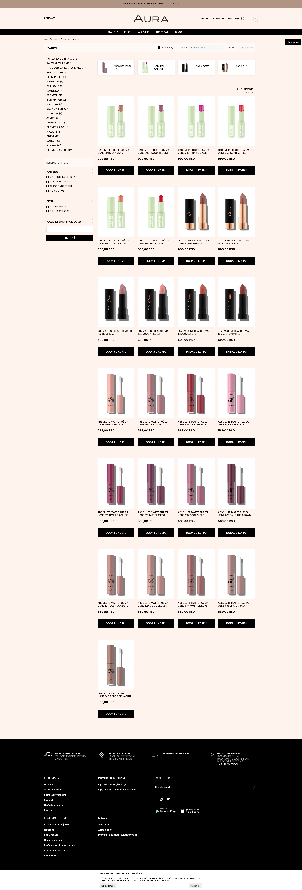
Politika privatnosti (55, 794)
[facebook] (154, 799)
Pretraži (70, 237)
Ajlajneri (55, 132)
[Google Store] (165, 810)
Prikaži (231, 47)
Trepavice (55, 123)
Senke (52, 118)
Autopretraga (168, 47)
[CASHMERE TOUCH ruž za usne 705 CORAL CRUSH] (116, 212)
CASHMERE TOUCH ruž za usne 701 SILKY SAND (113, 151)
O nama (48, 784)
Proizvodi (55, 39)
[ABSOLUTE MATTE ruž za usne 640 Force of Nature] (116, 665)
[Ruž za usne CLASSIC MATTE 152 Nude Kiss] (116, 302)
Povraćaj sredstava (55, 850)
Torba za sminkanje (61, 59)
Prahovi (54, 86)
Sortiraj (183, 47)
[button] (69, 172)
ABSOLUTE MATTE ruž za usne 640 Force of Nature (115, 695)
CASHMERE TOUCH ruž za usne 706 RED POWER (153, 242)
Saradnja (103, 824)
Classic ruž (57, 191)
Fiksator (54, 104)
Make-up (66, 39)
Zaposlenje (105, 829)
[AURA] (151, 18)
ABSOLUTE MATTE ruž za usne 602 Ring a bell (153, 423)
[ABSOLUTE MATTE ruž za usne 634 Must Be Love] (196, 574)
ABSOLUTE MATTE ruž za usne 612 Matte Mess (153, 514)
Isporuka (49, 829)
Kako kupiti (50, 855)
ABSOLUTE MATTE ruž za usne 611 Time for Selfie (113, 514)
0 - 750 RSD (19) (58, 207)
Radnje (48, 810)
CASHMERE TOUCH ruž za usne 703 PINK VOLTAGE (193, 151)
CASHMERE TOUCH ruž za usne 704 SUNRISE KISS (233, 151)
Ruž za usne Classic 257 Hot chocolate (233, 242)
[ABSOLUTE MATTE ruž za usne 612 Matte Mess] (156, 483)
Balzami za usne (59, 63)
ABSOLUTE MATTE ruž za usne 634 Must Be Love (193, 604)
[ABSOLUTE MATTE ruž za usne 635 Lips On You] (236, 574)
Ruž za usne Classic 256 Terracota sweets (193, 242)
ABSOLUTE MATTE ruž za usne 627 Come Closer (153, 604)
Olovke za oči (57, 127)
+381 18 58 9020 (227, 763)
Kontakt (48, 799)
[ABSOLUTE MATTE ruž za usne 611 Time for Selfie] (116, 483)
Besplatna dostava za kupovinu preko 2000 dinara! (151, 3)
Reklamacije (51, 834)
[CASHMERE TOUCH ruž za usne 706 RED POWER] (156, 212)
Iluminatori (56, 100)
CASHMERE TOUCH (60, 182)
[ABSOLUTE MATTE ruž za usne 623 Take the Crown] (236, 483)
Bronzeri (54, 95)
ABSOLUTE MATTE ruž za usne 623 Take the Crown (234, 514)
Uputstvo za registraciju (112, 784)
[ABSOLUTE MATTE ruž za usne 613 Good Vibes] (196, 483)
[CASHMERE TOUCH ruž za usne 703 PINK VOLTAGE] (196, 121)
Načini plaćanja (53, 840)
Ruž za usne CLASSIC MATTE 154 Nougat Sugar (155, 332)
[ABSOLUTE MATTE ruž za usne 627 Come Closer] (156, 574)
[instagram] (161, 799)
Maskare (54, 113)
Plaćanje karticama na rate (59, 845)
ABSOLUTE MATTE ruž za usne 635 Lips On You (233, 604)
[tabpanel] (116, 67)
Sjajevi (53, 145)
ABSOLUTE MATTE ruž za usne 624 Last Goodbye (113, 604)
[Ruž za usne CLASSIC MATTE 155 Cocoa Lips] (196, 302)
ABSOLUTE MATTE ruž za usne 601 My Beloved (113, 423)
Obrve (52, 136)
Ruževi (53, 141)
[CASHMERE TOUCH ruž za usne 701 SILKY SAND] (116, 121)
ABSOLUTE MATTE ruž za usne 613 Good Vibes (193, 514)
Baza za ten (56, 72)
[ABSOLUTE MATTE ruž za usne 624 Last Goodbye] (116, 574)
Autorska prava (53, 789)
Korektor (54, 82)
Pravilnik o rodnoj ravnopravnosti (117, 834)
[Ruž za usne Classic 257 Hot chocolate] (236, 212)
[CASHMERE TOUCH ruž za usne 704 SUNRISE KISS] (236, 121)
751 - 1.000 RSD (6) (60, 211)
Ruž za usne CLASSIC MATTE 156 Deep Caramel (235, 332)
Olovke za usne (59, 150)
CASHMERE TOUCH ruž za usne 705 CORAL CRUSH (113, 242)
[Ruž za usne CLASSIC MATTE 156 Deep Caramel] (236, 302)
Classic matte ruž (61, 186)
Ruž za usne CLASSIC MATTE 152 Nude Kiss (115, 332)
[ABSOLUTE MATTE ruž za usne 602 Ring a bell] (156, 393)
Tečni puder (56, 77)
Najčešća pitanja (53, 805)
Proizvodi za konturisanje (66, 68)
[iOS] (190, 810)
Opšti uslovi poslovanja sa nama (117, 789)
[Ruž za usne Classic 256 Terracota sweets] (196, 212)
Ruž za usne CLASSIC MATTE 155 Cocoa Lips (195, 332)
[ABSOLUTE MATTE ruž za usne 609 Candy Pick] (236, 393)
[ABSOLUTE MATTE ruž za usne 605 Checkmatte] (196, 393)
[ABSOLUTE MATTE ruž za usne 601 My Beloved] (116, 393)
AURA (46, 39)
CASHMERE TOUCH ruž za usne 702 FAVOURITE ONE (153, 151)
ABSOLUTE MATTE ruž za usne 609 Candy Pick (233, 423)
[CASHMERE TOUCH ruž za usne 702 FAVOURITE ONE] (156, 121)
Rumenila (55, 91)
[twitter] (168, 799)
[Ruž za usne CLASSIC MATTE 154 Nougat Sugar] (156, 302)
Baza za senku (57, 109)
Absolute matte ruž (62, 177)
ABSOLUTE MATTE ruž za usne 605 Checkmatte (193, 423)
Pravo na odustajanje (56, 824)
